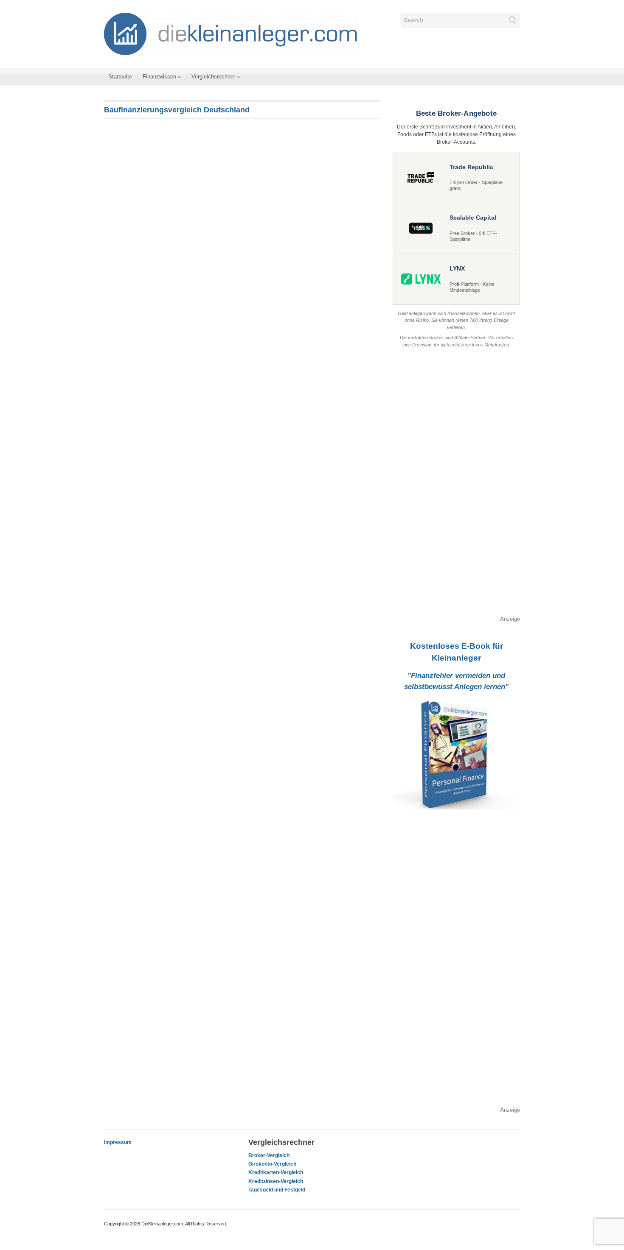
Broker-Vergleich (269, 1155)
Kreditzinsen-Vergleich (275, 1181)
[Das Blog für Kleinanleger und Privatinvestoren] (231, 33)
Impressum (118, 1142)
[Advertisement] (456, 487)
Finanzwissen (162, 76)
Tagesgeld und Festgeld (276, 1190)
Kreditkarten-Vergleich (275, 1172)
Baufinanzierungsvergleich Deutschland (177, 110)
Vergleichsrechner (215, 76)
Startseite (120, 76)
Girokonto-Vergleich (272, 1164)
